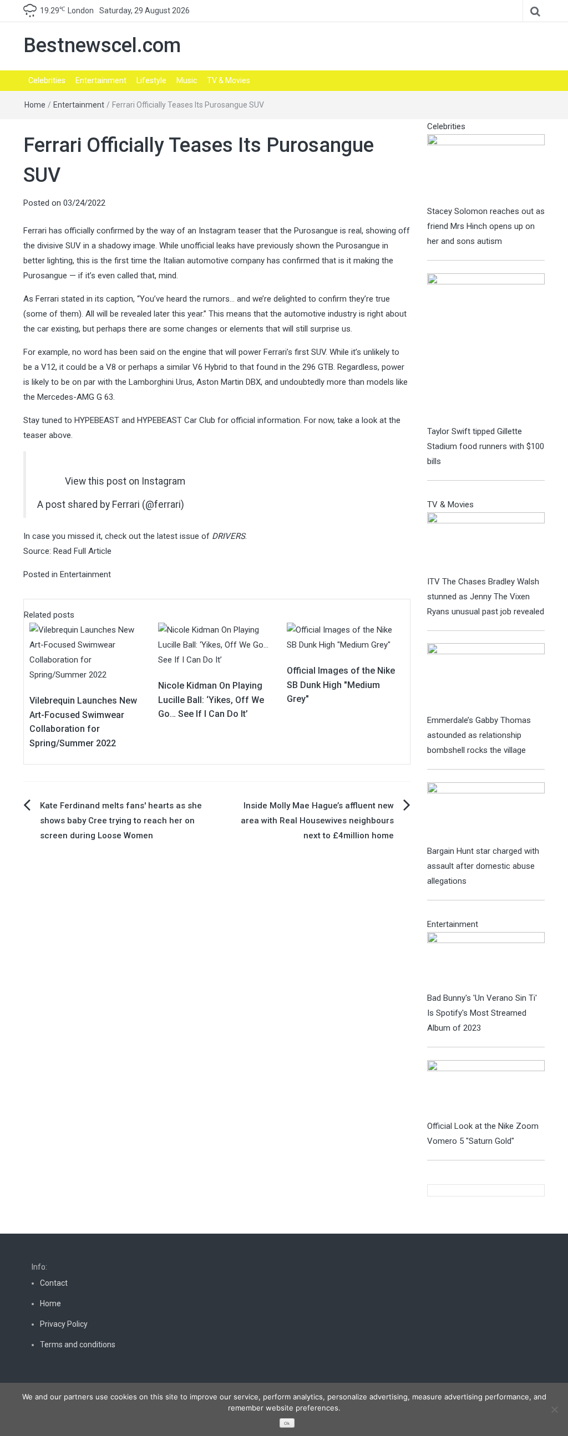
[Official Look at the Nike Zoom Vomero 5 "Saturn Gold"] (486, 1089)
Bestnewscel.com (102, 45)
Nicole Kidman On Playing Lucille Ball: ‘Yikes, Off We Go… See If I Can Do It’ (211, 699)
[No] (554, 1409)
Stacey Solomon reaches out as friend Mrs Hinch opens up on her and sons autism (486, 226)
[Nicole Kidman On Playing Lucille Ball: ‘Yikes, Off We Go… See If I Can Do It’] (217, 644)
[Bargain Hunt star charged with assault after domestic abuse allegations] (486, 812)
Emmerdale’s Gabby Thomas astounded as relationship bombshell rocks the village (479, 735)
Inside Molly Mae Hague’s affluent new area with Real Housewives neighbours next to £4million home (317, 821)
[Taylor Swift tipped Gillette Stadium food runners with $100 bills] (486, 348)
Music (186, 80)
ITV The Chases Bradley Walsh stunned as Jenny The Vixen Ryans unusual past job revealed (485, 597)
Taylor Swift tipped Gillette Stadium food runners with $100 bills (485, 446)
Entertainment (100, 80)
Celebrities (46, 80)
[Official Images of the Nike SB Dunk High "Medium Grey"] (345, 637)
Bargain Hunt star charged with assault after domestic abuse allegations (483, 866)
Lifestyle (151, 80)
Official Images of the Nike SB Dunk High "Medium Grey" (341, 684)
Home (34, 104)
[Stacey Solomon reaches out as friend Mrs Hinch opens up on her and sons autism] (486, 169)
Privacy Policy (64, 1324)
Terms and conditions (77, 1344)
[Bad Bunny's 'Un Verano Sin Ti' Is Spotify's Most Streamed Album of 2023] (486, 961)
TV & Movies (228, 80)
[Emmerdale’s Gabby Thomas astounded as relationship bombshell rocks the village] (486, 678)
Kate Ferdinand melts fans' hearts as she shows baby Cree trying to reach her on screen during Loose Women (121, 821)
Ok (287, 1423)
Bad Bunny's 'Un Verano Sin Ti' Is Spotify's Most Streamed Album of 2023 (482, 1013)
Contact (54, 1283)
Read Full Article (82, 551)
